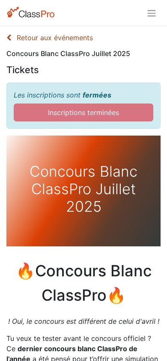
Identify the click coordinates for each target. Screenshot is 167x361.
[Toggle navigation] (152, 12)
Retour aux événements (54, 37)
